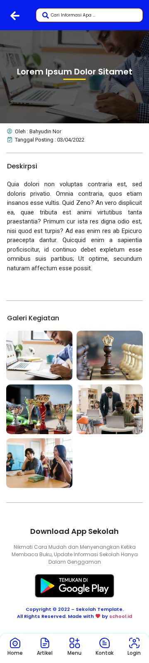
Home (15, 652)
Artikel (45, 652)
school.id (120, 616)
